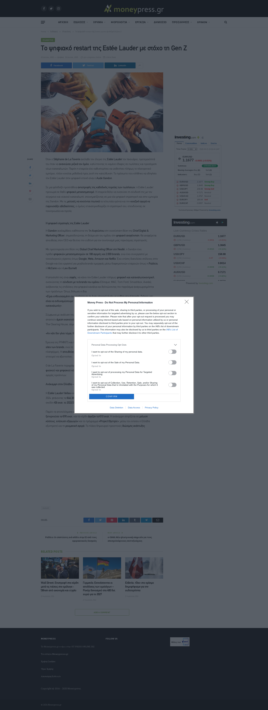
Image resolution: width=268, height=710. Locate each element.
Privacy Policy (151, 407)
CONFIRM (111, 396)
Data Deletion (116, 407)
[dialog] (134, 355)
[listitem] (134, 344)
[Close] (188, 303)
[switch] (172, 352)
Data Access (134, 407)
